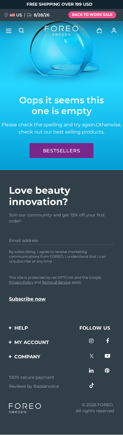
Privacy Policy (21, 282)
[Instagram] (91, 341)
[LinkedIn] (91, 371)
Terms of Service (56, 282)
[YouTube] (107, 356)
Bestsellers (61, 151)
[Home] (61, 31)
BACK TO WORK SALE (92, 14)
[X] (91, 356)
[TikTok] (91, 386)
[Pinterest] (107, 371)
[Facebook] (107, 341)
